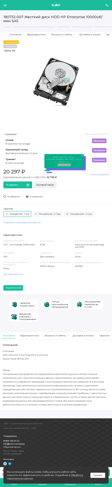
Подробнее (64, 165)
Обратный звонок (12, 447)
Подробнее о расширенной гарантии (22, 222)
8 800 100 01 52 (11, 441)
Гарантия (8, 209)
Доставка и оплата (89, 34)
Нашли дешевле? (99, 174)
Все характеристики (13, 274)
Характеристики (36, 34)
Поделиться (12, 288)
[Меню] (5, 5)
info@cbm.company (14, 444)
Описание (15, 34)
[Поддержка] (107, 5)
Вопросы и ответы (62, 34)
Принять (97, 475)
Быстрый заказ (45, 185)
